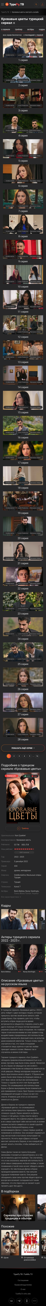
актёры (30, 29)
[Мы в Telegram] (19, 1301)
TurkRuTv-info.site (23, 1294)
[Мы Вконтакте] (11, 1301)
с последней (29, 35)
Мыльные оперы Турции (36, 55)
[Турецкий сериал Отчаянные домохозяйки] (30, 1242)
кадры (42, 29)
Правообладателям (23, 1285)
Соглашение (23, 1280)
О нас (23, 1289)
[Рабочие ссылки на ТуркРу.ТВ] (34, 1301)
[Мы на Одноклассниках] (27, 1301)
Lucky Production (23, 55)
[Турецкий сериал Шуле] (10, 1242)
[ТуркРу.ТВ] (14, 4)
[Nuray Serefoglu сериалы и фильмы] (33, 957)
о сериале (5, 29)
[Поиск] (36, 4)
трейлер (18, 29)
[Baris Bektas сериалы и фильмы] (11, 957)
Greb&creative (10, 55)
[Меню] (2, 4)
